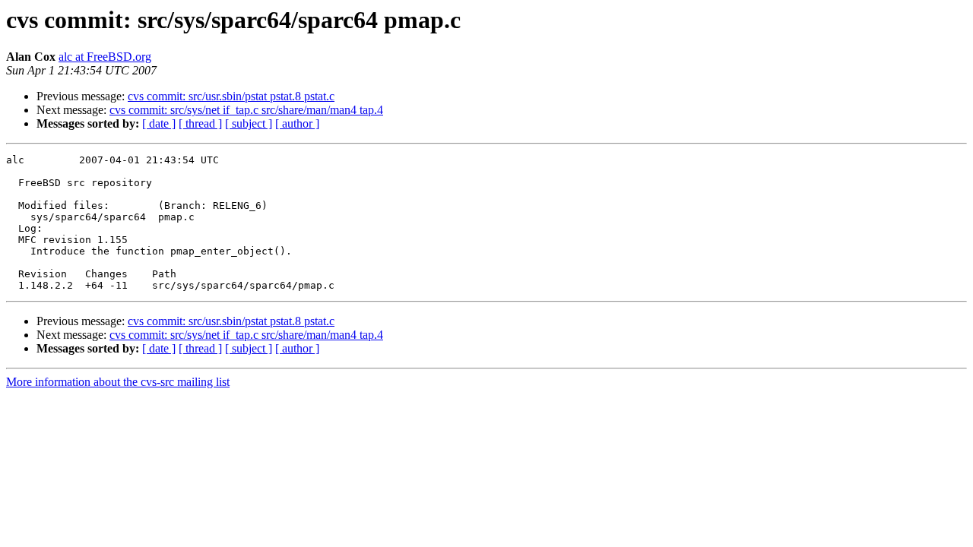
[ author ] (297, 123)
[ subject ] (248, 123)
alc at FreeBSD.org (105, 56)
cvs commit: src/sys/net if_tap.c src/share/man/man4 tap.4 (246, 109)
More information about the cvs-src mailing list (118, 381)
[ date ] (159, 123)
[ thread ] (200, 123)
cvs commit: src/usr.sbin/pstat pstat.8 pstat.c (231, 96)
